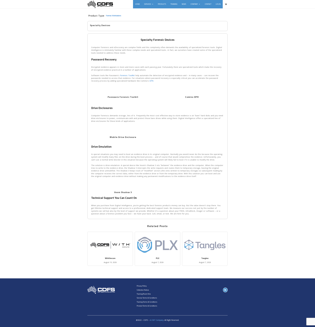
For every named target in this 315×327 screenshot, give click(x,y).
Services (147, 4)
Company (194, 4)
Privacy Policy (142, 286)
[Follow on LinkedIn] (225, 290)
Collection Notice (143, 290)
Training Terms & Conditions (147, 302)
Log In (218, 4)
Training (173, 4)
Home (137, 4)
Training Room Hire (144, 294)
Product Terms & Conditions (147, 305)
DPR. (152, 81)
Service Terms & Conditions (147, 297)
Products (162, 4)
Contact (208, 4)
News (184, 4)
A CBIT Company (157, 320)
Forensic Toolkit (127, 75)
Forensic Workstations (113, 15)
